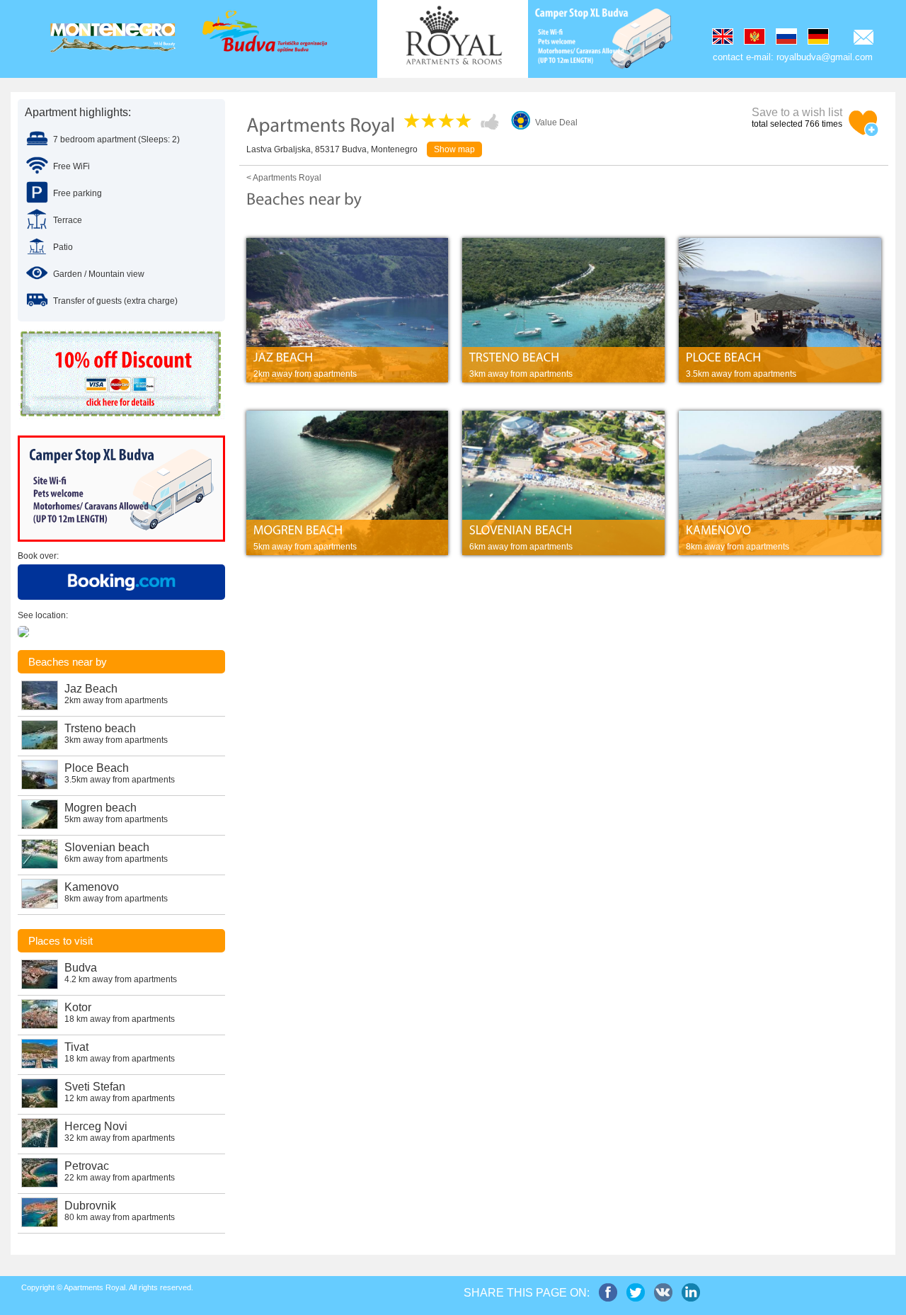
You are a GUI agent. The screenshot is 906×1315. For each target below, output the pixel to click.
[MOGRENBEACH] (347, 531)
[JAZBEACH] (347, 358)
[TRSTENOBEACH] (563, 358)
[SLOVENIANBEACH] (563, 531)
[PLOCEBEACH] (780, 358)
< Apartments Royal (283, 178)
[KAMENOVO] (780, 531)
